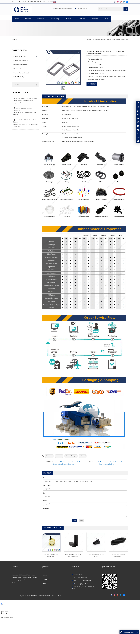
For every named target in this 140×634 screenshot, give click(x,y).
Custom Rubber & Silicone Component (22, 109)
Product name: (47, 478)
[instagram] (138, 118)
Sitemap (61, 596)
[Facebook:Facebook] (138, 103)
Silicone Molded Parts (122, 39)
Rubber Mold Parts (19, 56)
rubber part (59, 456)
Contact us (94, 19)
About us (28, 19)
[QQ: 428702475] (138, 141)
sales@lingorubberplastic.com (63, 8)
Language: (50, 1)
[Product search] (36, 84)
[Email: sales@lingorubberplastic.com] (138, 137)
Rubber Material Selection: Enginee (26, 98)
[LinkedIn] (138, 111)
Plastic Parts (17, 69)
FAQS (106, 19)
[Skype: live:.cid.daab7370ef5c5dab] (138, 130)
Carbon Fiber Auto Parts (21, 73)
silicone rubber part (71, 456)
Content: (46, 508)
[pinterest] (138, 114)
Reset (81, 520)
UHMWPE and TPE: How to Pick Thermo (24, 121)
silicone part (49, 456)
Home (17, 19)
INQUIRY (92, 84)
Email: (45, 500)
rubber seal (83, 456)
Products (40, 19)
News (44, 583)
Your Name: (47, 485)
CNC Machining (18, 77)
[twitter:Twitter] (138, 107)
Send (74, 520)
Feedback (82, 19)
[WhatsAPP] (138, 133)
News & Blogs (54, 19)
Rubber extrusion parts (20, 60)
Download (68, 19)
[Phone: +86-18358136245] (138, 126)
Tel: (44, 493)
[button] (43, 19)
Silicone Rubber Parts (107, 39)
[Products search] (125, 9)
